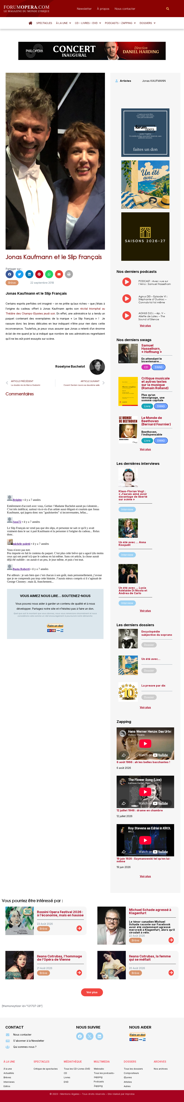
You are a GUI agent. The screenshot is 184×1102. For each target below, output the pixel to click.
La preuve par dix (153, 685)
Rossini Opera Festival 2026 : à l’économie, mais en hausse (60, 913)
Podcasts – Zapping (118, 22)
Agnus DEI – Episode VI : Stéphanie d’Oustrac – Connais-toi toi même (153, 299)
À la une (62, 22)
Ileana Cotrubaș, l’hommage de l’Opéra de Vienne (59, 957)
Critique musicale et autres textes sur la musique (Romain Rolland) (155, 383)
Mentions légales (70, 1094)
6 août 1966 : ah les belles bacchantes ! (143, 762)
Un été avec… (150, 659)
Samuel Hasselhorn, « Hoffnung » (151, 348)
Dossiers (146, 22)
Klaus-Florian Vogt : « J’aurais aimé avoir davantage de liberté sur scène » (133, 495)
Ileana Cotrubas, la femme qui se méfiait (150, 957)
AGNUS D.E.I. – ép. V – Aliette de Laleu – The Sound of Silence (152, 316)
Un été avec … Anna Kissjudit (132, 543)
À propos (103, 8)
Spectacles (44, 22)
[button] (63, 23)
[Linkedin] (99, 1036)
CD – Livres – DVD (86, 22)
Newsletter (84, 8)
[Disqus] (55, 445)
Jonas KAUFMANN (154, 80)
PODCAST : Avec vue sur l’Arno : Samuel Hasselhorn (155, 282)
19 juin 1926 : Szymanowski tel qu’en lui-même (144, 860)
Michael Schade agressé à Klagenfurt (150, 911)
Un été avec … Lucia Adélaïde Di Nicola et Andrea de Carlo (133, 590)
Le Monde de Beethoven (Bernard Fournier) (156, 421)
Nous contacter (125, 8)
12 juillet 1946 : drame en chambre (140, 810)
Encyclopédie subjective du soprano (156, 633)
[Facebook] (80, 1036)
